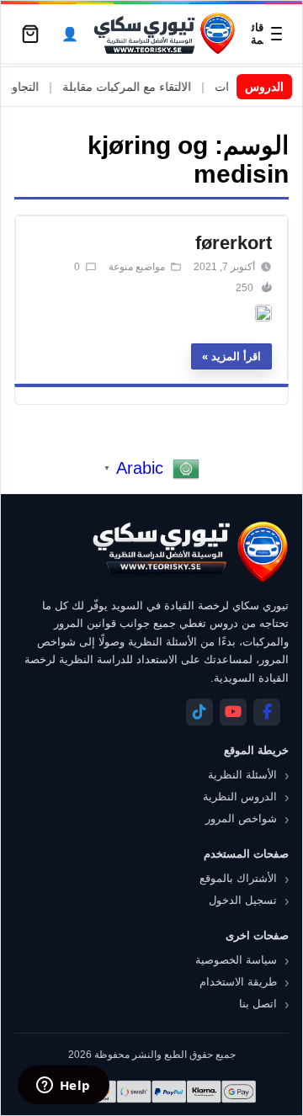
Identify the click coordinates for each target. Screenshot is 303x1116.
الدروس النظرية (240, 796)
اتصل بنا (258, 1003)
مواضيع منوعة (137, 267)
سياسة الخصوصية (236, 960)
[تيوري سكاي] (189, 551)
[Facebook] (266, 712)
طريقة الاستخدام (238, 981)
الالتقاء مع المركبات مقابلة (136, 86)
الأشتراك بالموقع (238, 878)
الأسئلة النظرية (242, 774)
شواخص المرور (241, 818)
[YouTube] (233, 712)
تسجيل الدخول (243, 900)
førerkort (233, 242)
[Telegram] (199, 712)
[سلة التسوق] (30, 33)
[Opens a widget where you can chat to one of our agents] (63, 1087)
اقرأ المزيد (236, 356)
